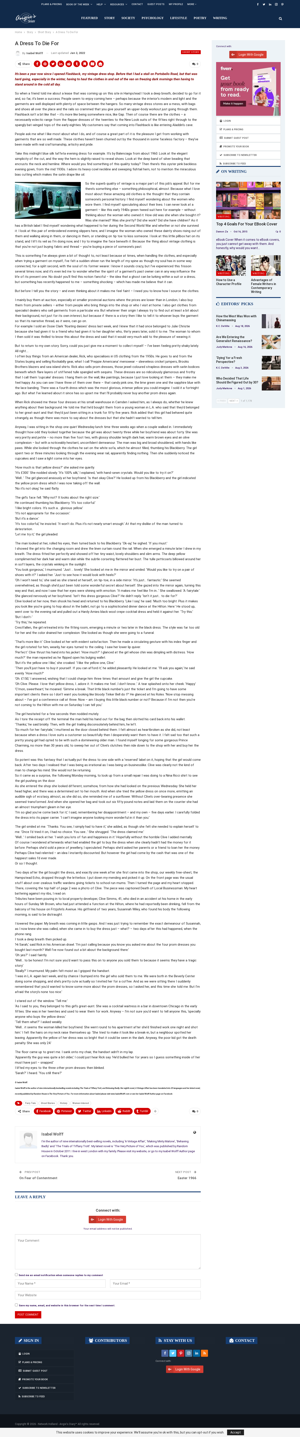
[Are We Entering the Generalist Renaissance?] (271, 342)
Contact (137, 4)
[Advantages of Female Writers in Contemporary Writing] (266, 265)
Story (109, 18)
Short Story (190, 52)
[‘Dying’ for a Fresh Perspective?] (271, 363)
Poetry (200, 18)
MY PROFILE (176, 4)
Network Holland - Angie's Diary (56, 1424)
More (191, 4)
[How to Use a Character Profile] (231, 265)
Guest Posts (155, 4)
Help (100, 4)
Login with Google (110, 1219)
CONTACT (244, 1340)
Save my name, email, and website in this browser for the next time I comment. (67, 1305)
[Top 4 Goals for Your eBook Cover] (248, 200)
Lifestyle (178, 18)
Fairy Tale (30, 1103)
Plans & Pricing (51, 4)
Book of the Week (77, 4)
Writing (220, 18)
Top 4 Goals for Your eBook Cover (246, 224)
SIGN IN (31, 1340)
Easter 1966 (187, 1178)
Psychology (153, 18)
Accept (235, 1432)
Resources (117, 4)
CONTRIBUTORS (110, 1340)
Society (128, 18)
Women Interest (80, 1103)
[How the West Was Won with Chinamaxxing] (271, 321)
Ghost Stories (48, 1103)
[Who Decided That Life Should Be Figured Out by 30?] (271, 383)
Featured (89, 18)
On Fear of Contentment (38, 1178)
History (63, 1103)
